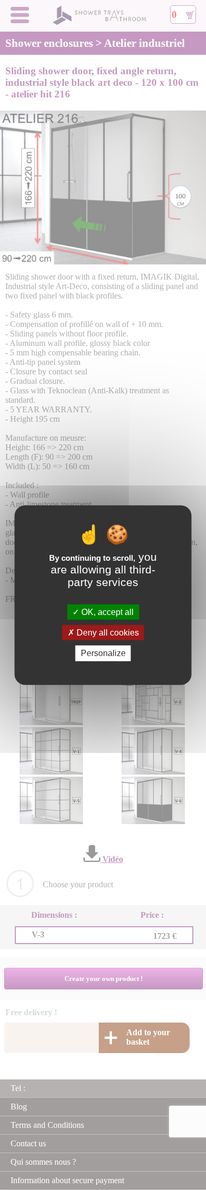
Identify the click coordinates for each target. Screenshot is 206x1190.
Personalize (103, 653)
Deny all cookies (106, 632)
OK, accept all (106, 612)
